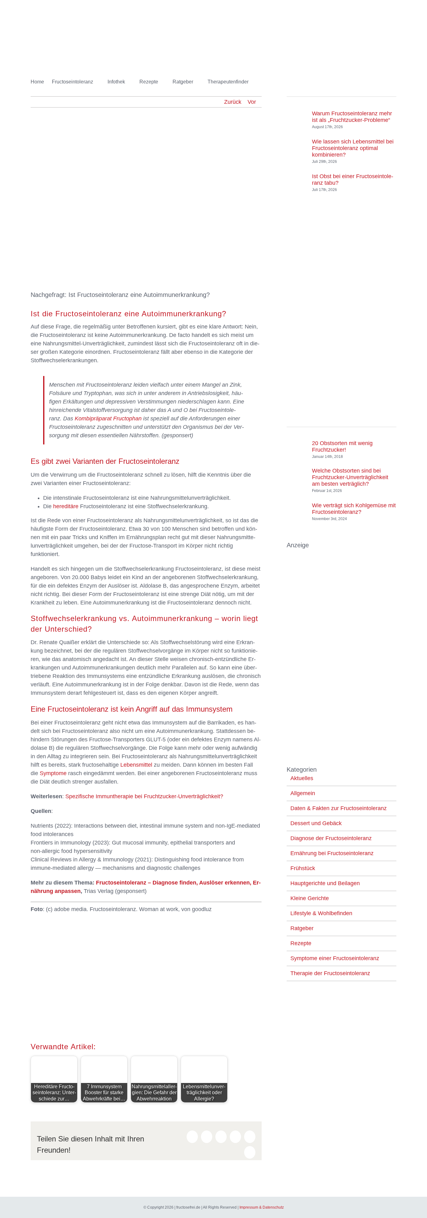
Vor (252, 102)
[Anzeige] (341, 554)
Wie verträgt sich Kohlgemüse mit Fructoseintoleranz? (354, 508)
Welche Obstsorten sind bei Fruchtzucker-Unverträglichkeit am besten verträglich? (350, 477)
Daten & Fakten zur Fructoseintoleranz (338, 808)
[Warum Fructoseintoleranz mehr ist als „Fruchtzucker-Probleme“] (297, 114)
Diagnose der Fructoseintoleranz (331, 838)
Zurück (232, 102)
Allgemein (302, 793)
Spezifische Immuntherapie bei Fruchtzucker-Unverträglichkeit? (144, 796)
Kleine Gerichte (309, 898)
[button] (258, 82)
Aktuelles (301, 778)
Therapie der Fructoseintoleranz (330, 973)
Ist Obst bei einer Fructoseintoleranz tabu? (352, 179)
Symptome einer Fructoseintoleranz (334, 958)
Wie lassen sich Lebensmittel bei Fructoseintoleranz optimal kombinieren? (353, 148)
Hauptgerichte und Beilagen (325, 883)
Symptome (53, 773)
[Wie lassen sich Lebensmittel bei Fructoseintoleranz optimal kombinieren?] (297, 145)
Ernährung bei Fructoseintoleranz (332, 853)
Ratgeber (302, 928)
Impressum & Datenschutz (261, 1207)
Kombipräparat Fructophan (108, 418)
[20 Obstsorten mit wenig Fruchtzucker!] (297, 447)
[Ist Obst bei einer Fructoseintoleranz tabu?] (297, 176)
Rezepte (300, 943)
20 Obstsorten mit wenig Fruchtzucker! (342, 446)
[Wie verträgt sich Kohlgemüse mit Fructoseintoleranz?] (297, 506)
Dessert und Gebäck (316, 823)
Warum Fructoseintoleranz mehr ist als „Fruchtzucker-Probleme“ (352, 116)
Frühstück (302, 868)
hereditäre (65, 506)
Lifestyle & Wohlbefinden (321, 913)
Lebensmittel (136, 765)
